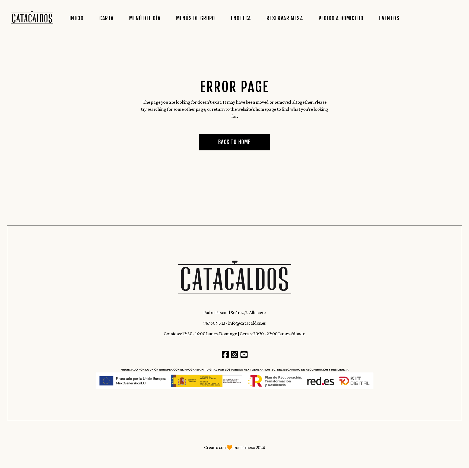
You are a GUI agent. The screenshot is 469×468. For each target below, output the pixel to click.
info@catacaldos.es (247, 323)
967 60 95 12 (214, 323)
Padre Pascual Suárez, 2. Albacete (234, 312)
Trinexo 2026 (253, 447)
